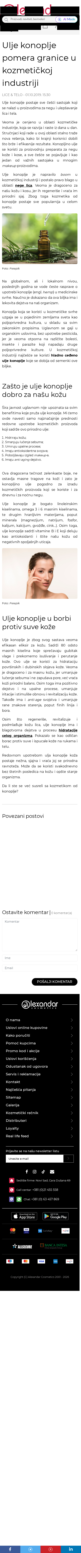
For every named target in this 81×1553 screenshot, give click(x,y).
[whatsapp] (20, 1199)
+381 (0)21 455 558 (45, 1190)
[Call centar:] (12, 1190)
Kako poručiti (18, 1035)
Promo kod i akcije (22, 1051)
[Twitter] (30, 1549)
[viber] (12, 1199)
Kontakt (13, 1082)
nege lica (23, 185)
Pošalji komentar (54, 982)
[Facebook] (10, 1549)
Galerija (12, 1105)
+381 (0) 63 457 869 (45, 1199)
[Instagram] (34, 1172)
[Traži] (6, 19)
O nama (13, 1020)
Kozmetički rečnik (22, 1113)
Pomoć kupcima (21, 1043)
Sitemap (13, 1097)
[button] (45, 25)
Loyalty (12, 1128)
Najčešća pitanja (21, 1089)
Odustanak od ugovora (27, 1066)
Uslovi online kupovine (26, 1028)
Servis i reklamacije (23, 1074)
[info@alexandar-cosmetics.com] (52, 1172)
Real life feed (17, 1136)
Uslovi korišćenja (21, 1059)
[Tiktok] (43, 1172)
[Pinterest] (50, 1549)
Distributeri (16, 1120)
